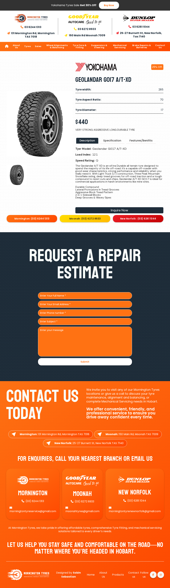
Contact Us (160, 46)
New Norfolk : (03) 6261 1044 (138, 218)
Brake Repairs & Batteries (141, 46)
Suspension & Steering (99, 46)
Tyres (27, 46)
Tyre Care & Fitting (80, 46)
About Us (16, 46)
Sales (38, 46)
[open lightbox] (17, 175)
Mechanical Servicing (120, 46)
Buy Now (109, 5)
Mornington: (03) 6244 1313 (31, 218)
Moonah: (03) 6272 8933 (85, 218)
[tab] (87, 141)
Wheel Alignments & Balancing (57, 46)
